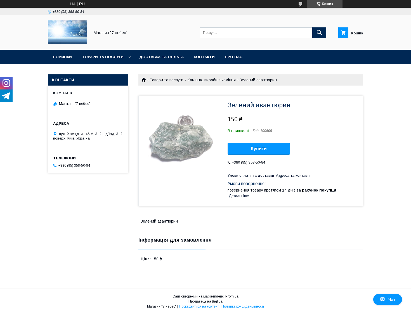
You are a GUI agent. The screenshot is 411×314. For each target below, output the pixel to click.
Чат (391, 299)
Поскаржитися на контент (199, 306)
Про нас (233, 57)
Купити (259, 148)
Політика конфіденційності (242, 306)
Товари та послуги (103, 57)
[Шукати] (319, 32)
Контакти (204, 57)
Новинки (62, 57)
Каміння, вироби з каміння (212, 80)
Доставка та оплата (161, 57)
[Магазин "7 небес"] (67, 42)
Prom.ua (231, 296)
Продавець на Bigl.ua (205, 301)
